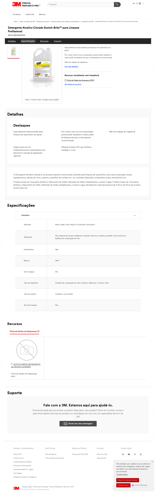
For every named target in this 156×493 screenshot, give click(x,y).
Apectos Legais (27, 487)
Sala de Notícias (50, 454)
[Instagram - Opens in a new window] (141, 454)
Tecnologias (17, 473)
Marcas (42, 15)
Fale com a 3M (102, 454)
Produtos (17, 15)
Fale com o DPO (68, 487)
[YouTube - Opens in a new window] (129, 454)
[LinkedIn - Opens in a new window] (123, 454)
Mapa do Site (101, 458)
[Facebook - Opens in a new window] (135, 454)
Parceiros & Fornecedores (22, 465)
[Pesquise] (117, 4)
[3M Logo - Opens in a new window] (26, 4)
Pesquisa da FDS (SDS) (80, 454)
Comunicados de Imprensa (54, 458)
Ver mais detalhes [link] (71, 67)
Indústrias (30, 15)
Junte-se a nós (18, 458)
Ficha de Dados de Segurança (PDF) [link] (80, 80)
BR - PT (135, 3)
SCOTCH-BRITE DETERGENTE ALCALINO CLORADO (25, 365)
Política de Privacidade (41, 487)
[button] (140, 485)
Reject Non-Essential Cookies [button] (127, 480)
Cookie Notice (122, 475)
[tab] (24, 331)
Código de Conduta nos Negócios (25, 477)
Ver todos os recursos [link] (73, 84)
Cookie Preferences (55, 487)
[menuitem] (12, 41)
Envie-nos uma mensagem (80, 424)
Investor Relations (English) (22, 462)
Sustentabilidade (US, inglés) (23, 469)
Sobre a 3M (17, 454)
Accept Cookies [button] (123, 485)
